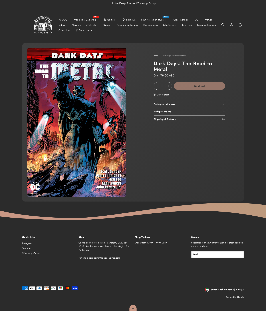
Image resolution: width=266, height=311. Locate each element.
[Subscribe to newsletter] (241, 254)
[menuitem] (64, 19)
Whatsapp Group (31, 253)
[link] (231, 25)
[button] (26, 25)
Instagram (27, 243)
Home (156, 55)
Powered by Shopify (235, 297)
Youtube (26, 248)
